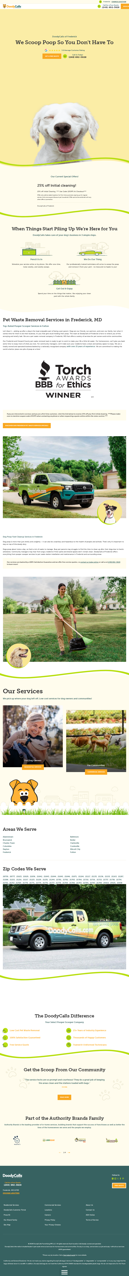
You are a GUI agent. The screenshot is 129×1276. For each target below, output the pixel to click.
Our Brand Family (10, 1220)
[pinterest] (123, 1179)
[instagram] (115, 1179)
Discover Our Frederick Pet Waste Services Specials (26, 425)
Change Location (119, 2)
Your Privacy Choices (53, 1225)
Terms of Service (92, 1220)
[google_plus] (113, 1179)
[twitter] (118, 1179)
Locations (48, 1210)
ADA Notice (90, 1215)
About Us (89, 1205)
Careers (48, 1215)
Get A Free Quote (52, 56)
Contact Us (90, 1210)
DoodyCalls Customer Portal (15, 1210)
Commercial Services (53, 1205)
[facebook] (120, 1179)
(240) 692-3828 (78, 57)
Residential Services (11, 1205)
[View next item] (69, 1152)
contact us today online (89, 562)
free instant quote (69, 1255)
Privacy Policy (50, 1220)
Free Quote (119, 1185)
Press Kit (7, 1215)
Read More (64, 1097)
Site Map (7, 1225)
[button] (64, 1272)
